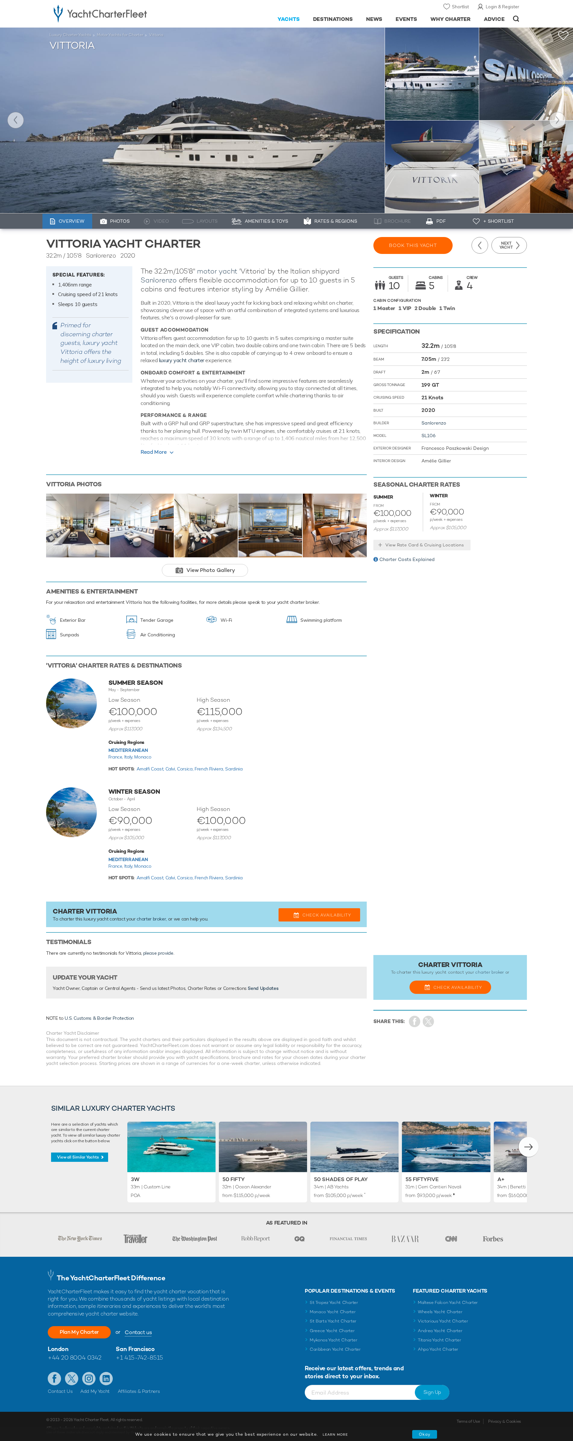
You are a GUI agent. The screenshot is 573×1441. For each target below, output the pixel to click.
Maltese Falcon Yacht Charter (448, 1302)
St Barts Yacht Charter (333, 1321)
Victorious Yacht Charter (443, 1321)
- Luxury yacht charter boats (121, 13)
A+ (501, 1179)
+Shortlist (563, 35)
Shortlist (460, 6)
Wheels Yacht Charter (440, 1312)
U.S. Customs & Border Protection (99, 1018)
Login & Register (502, 6)
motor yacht (217, 271)
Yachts (289, 19)
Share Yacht (428, 1021)
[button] (529, 1147)
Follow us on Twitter (71, 1378)
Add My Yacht (95, 1391)
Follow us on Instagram (89, 1378)
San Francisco (135, 1349)
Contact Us (60, 1391)
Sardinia (233, 769)
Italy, (129, 757)
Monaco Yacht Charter (333, 1312)
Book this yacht (413, 245)
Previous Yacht (15, 120)
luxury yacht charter (181, 360)
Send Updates (263, 988)
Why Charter (450, 19)
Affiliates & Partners (139, 1391)
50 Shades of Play (341, 1179)
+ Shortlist (498, 221)
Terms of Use (468, 1421)
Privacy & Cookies (504, 1421)
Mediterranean (128, 750)
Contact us (138, 1332)
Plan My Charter (79, 1331)
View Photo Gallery (210, 570)
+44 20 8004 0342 (74, 1357)
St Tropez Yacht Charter (334, 1302)
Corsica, (186, 769)
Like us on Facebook (54, 1378)
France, (116, 757)
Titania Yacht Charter (439, 1340)
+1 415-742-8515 (139, 1357)
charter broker (151, 919)
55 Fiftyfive (422, 1179)
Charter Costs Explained (407, 559)
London (58, 1349)
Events (406, 19)
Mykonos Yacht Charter (333, 1340)
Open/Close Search (516, 19)
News (374, 19)
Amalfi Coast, (151, 769)
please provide (158, 953)
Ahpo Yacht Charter (438, 1349)
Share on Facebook (414, 1021)
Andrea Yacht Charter (440, 1330)
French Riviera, (210, 769)
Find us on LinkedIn (106, 1378)
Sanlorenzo (159, 280)
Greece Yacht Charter (332, 1330)
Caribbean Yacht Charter (335, 1349)
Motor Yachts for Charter (120, 35)
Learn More (335, 1434)
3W (135, 1179)
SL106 (428, 436)
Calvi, (171, 769)
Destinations (333, 19)
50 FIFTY (234, 1179)
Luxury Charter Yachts (70, 35)
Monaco (142, 757)
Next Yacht (557, 120)
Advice (494, 19)
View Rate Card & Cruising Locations (424, 545)
